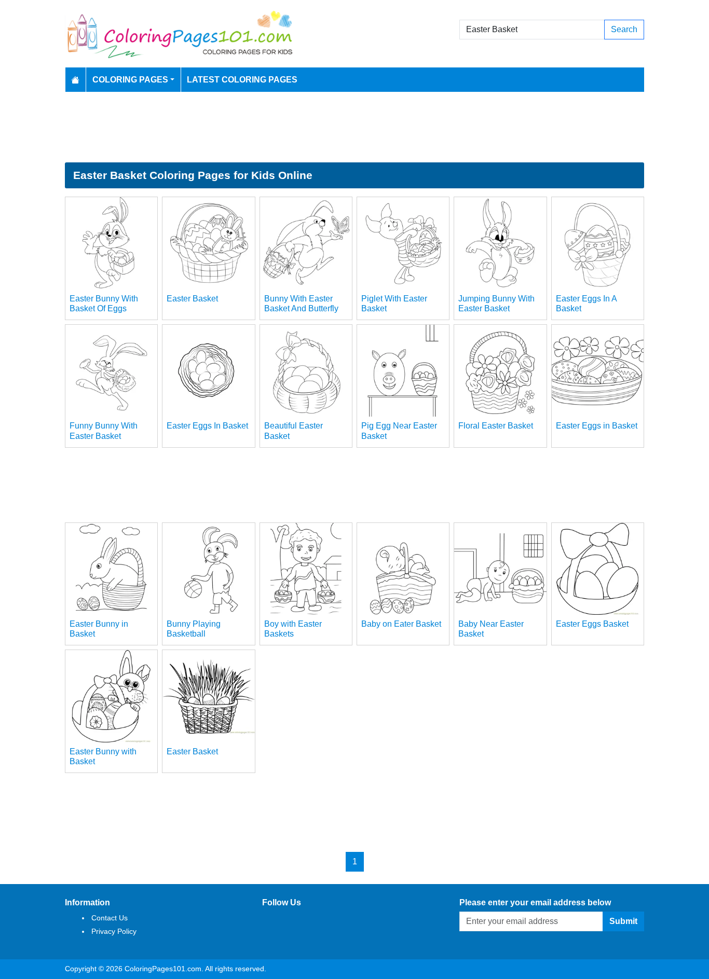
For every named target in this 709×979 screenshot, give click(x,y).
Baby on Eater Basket (401, 623)
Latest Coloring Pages (242, 79)
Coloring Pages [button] (130, 79)
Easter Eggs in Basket (596, 425)
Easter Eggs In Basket (207, 425)
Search (624, 29)
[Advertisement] (354, 127)
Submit (623, 921)
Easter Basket (192, 298)
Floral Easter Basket (495, 425)
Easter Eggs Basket (592, 623)
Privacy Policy (114, 931)
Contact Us (109, 918)
